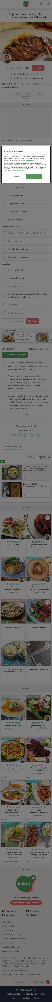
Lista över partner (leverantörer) (14, 170)
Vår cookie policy (28, 160)
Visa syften (16, 176)
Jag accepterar (34, 176)
